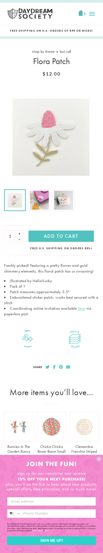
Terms (46, 530)
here (81, 308)
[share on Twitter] (48, 367)
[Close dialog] (99, 459)
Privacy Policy (38, 530)
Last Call (65, 51)
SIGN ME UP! (51, 540)
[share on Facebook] (54, 367)
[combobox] (14, 513)
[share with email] (68, 367)
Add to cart (61, 236)
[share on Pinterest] (61, 367)
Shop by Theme (43, 51)
